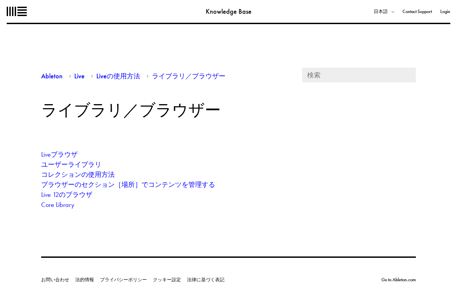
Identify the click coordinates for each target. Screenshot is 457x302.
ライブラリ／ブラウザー (188, 76)
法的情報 (84, 280)
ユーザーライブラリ (71, 164)
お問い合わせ (55, 280)
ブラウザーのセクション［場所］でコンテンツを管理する (128, 184)
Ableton (17, 11)
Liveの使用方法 (118, 76)
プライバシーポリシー (123, 280)
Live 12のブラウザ (66, 194)
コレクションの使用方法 (78, 174)
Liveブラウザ (59, 154)
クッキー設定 (167, 280)
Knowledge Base (229, 11)
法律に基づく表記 (205, 280)
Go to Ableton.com (398, 280)
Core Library (57, 204)
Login (445, 11)
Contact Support (417, 11)
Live (79, 76)
